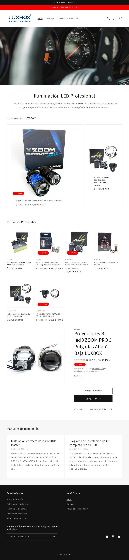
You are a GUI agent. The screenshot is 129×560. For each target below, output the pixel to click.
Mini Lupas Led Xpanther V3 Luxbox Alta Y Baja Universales (76, 263)
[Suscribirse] (54, 536)
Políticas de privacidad (17, 513)
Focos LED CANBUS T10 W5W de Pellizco (106, 263)
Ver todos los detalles (99, 409)
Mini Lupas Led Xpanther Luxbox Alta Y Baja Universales (19, 263)
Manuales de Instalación (77, 508)
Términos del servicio (16, 518)
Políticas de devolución (17, 504)
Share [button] (79, 409)
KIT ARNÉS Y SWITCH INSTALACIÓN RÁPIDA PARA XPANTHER (48, 315)
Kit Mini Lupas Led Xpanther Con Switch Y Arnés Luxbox (101, 181)
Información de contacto (17, 508)
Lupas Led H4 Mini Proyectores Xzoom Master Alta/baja (39, 200)
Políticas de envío (15, 499)
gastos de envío (98, 368)
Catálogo (71, 504)
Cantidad (78, 376)
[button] (108, 18)
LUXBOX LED (67, 554)
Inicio (69, 499)
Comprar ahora (93, 398)
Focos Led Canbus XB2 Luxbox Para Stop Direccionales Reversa (48, 263)
